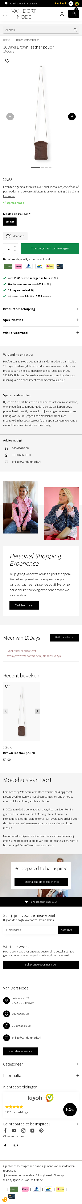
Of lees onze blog (13, 1136)
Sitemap (59, 1175)
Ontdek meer (24, 605)
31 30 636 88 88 (21, 455)
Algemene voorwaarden (19, 1175)
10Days (8, 51)
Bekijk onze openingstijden (41, 964)
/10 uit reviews (29, 296)
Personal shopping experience (41, 882)
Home (6, 40)
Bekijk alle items (64, 637)
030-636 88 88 (20, 448)
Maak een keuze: (16, 214)
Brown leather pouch (27, 40)
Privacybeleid (44, 1175)
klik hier (60, 380)
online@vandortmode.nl (26, 462)
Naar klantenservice (20, 1051)
